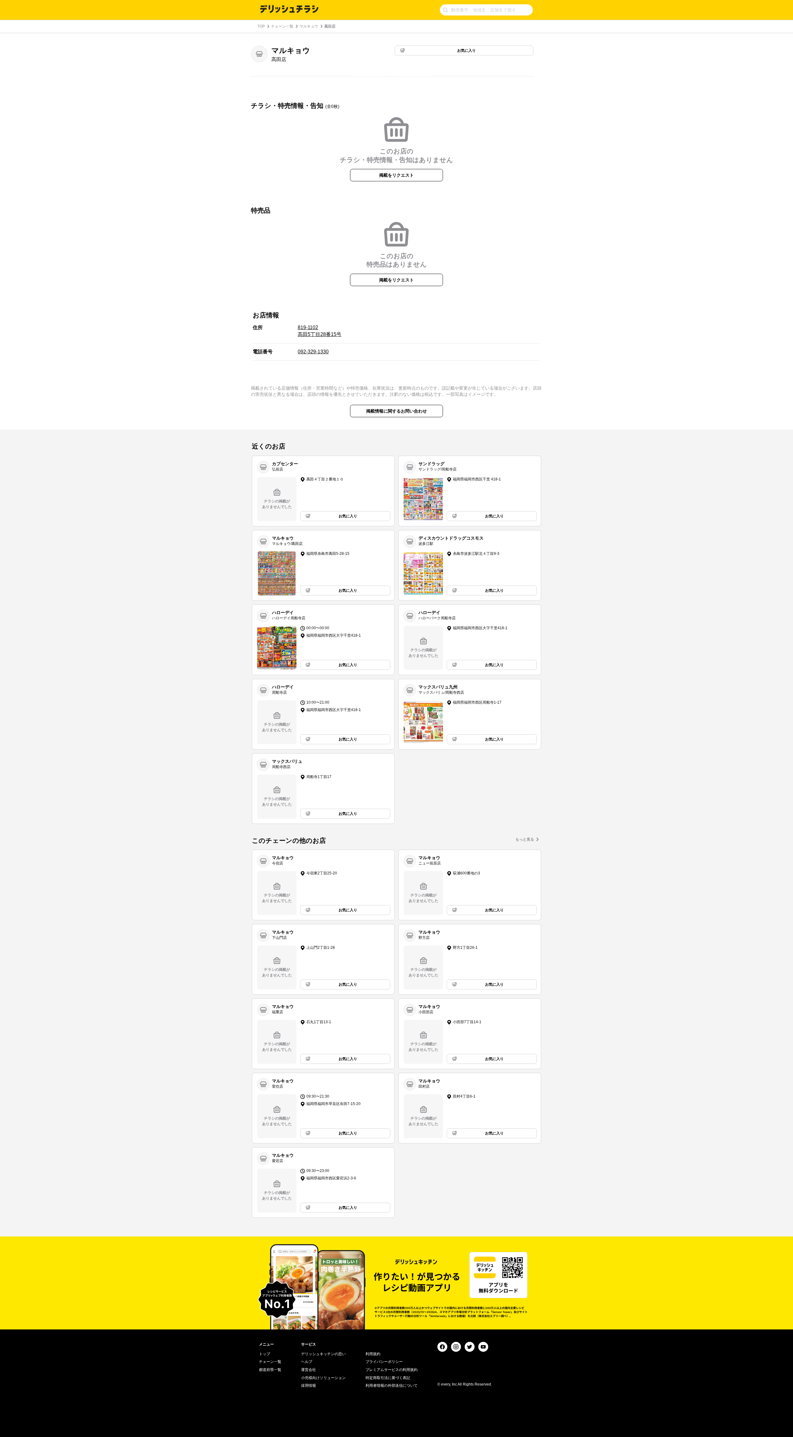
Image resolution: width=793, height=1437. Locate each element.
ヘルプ (306, 1362)
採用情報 (308, 1385)
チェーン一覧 (282, 26)
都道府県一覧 (270, 1370)
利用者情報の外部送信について (392, 1385)
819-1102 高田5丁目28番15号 (319, 331)
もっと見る (524, 839)
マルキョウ (309, 26)
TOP (261, 26)
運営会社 (308, 1370)
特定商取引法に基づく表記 (388, 1378)
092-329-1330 (313, 351)
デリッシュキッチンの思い (323, 1354)
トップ (264, 1354)
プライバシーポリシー (384, 1362)
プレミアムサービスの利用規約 (392, 1370)
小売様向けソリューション (323, 1378)
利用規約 (373, 1354)
